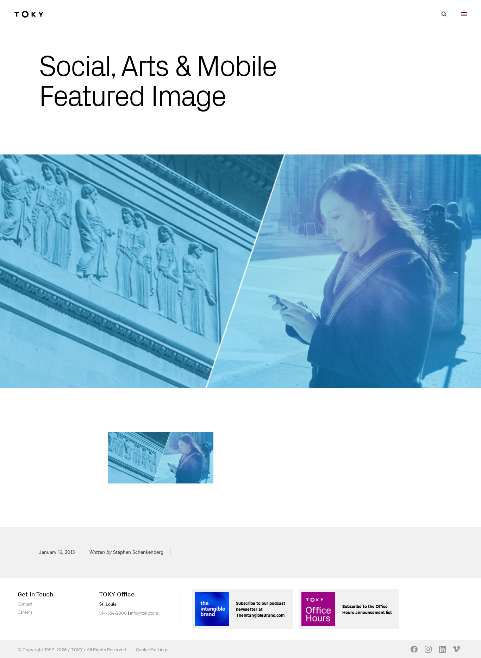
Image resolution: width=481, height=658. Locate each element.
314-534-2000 (113, 612)
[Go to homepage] (29, 14)
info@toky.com (144, 612)
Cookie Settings (152, 649)
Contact (25, 603)
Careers (25, 611)
